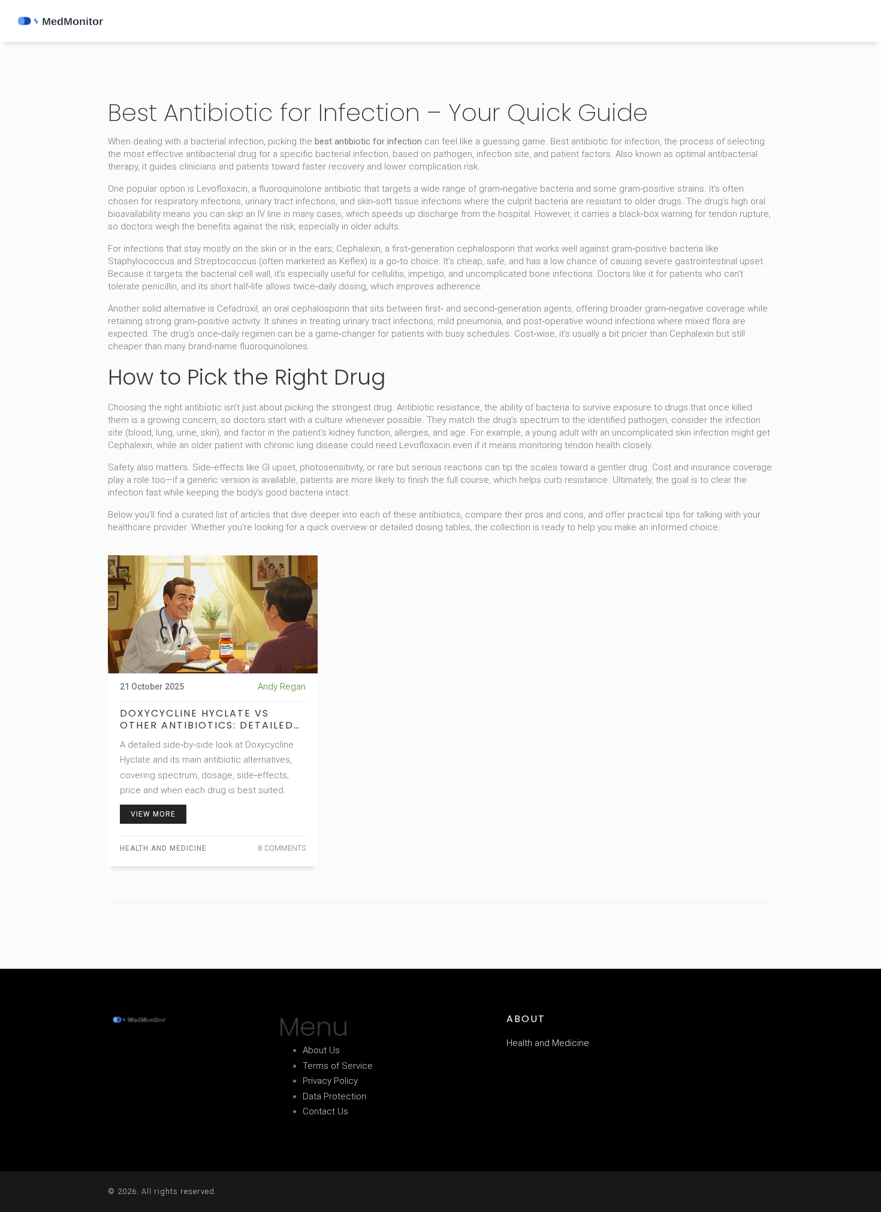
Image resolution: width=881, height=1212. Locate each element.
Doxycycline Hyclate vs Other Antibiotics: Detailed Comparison (207, 720)
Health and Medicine (163, 848)
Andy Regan (282, 686)
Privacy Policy (330, 1080)
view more (153, 814)
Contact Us (325, 1111)
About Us (321, 1050)
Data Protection (334, 1096)
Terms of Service (338, 1065)
